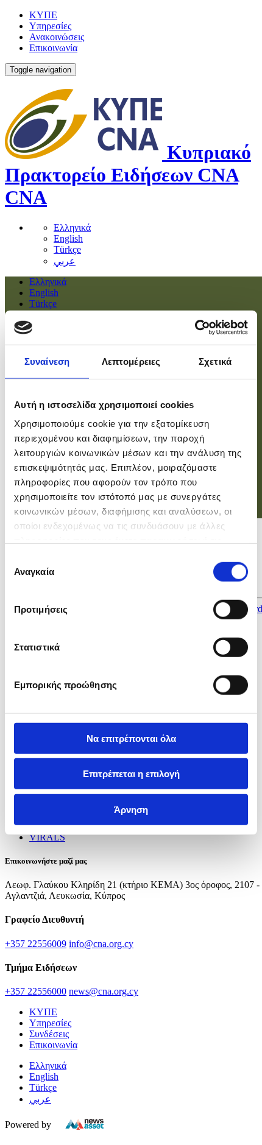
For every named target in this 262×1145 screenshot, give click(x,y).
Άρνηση (131, 809)
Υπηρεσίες (50, 26)
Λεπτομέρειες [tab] (131, 361)
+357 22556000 (35, 991)
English (68, 238)
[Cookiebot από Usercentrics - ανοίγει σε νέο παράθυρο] (194, 328)
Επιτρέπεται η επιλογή (131, 774)
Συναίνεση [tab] (46, 361)
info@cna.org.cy (101, 944)
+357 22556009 (35, 944)
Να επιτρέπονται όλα (131, 738)
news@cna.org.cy (103, 991)
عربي (65, 261)
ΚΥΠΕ (43, 15)
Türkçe (67, 249)
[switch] (230, 609)
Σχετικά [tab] (215, 361)
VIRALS (47, 837)
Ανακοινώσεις (56, 37)
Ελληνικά (72, 227)
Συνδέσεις (49, 1034)
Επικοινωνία (53, 48)
